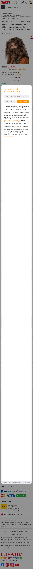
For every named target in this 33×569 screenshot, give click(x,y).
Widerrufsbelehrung (25, 482)
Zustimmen (23, 101)
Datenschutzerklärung (14, 482)
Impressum (5, 482)
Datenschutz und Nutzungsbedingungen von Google (12, 119)
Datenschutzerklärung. (9, 136)
